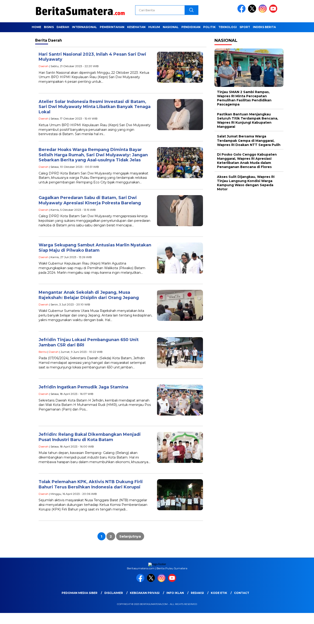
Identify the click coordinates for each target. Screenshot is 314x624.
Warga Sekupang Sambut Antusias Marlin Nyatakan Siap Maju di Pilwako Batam (95, 247)
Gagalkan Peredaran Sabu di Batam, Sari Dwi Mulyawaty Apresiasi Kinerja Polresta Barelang (90, 200)
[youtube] (274, 11)
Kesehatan (136, 27)
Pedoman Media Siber (79, 593)
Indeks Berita (264, 27)
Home (36, 27)
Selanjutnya (130, 536)
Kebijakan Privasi (145, 593)
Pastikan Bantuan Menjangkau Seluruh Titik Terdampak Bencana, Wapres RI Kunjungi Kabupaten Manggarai (247, 120)
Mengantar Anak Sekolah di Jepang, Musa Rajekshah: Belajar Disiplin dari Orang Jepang (89, 295)
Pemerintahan (112, 27)
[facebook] (242, 11)
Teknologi (227, 27)
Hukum (154, 27)
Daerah (63, 27)
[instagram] (263, 11)
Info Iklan (175, 593)
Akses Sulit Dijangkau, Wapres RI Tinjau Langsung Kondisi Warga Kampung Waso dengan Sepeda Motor (245, 183)
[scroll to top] (301, 617)
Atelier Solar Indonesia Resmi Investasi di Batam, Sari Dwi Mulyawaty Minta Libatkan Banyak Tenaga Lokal (95, 106)
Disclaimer (113, 593)
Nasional (171, 27)
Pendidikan (190, 27)
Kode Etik (219, 593)
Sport (245, 27)
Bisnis (49, 27)
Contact (241, 593)
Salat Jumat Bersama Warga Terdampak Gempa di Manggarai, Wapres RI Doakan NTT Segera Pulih (248, 140)
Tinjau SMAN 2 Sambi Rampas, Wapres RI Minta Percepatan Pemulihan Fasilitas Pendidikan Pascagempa (244, 98)
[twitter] (253, 11)
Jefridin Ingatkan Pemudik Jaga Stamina (83, 387)
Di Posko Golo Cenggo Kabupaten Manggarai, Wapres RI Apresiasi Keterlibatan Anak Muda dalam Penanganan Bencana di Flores (247, 160)
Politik (209, 27)
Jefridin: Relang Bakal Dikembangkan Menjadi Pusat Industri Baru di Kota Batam (90, 437)
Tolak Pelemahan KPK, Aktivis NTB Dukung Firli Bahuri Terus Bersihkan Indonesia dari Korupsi (91, 484)
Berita (43, 351)
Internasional (84, 27)
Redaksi (197, 593)
